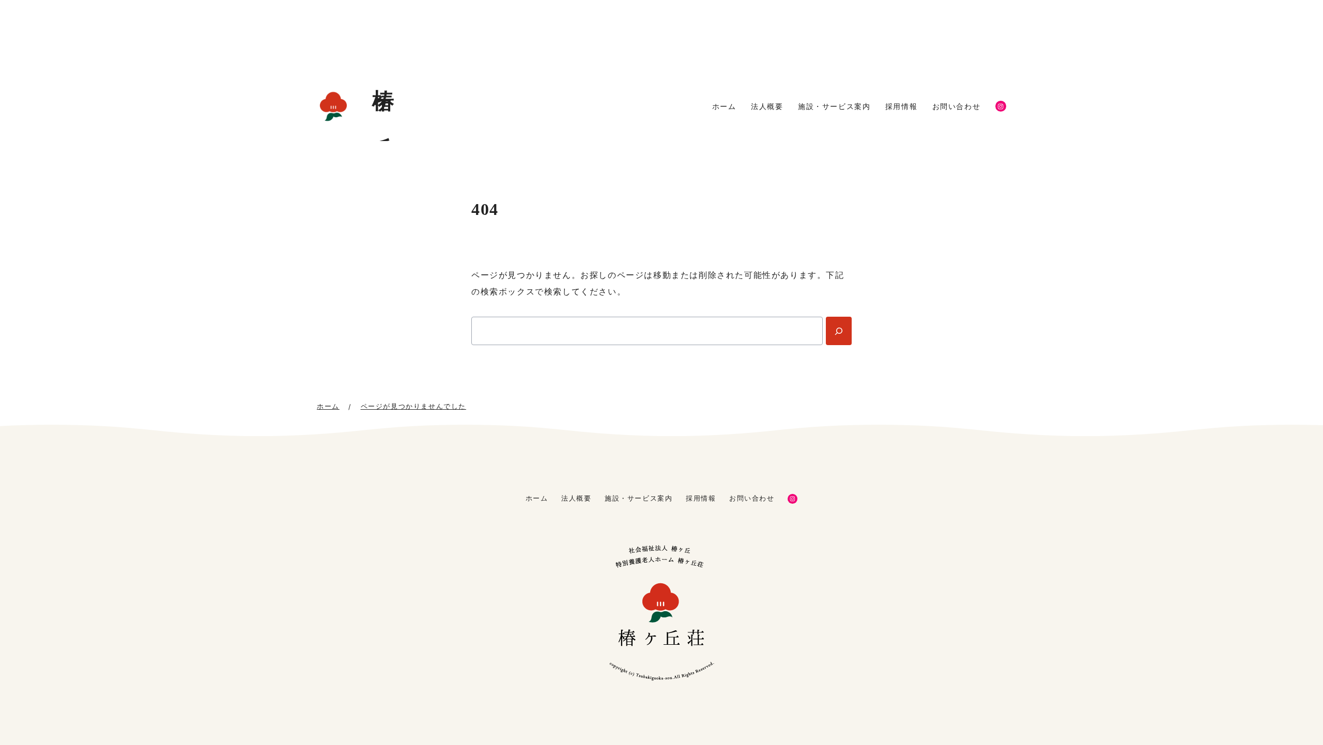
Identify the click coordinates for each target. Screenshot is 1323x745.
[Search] (839, 331)
